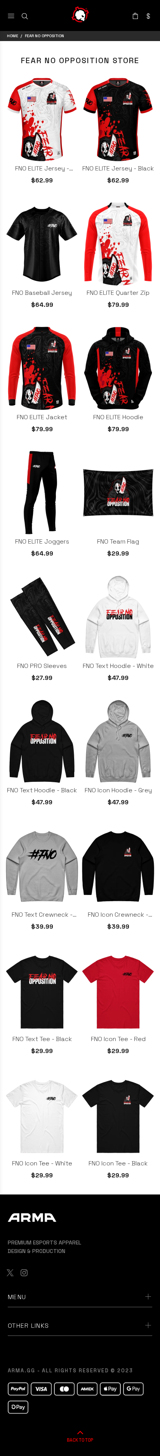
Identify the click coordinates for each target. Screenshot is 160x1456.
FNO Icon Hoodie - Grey (118, 790)
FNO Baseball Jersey (42, 293)
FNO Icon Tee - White (42, 1163)
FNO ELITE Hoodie (118, 417)
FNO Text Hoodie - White (118, 666)
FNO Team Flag (118, 541)
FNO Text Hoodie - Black (42, 790)
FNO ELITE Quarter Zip (118, 293)
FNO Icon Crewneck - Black (118, 914)
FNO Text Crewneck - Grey (42, 914)
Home (12, 35)
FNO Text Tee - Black (42, 1039)
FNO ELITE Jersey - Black (118, 168)
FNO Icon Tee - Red (118, 1039)
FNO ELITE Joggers (42, 541)
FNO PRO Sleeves (42, 666)
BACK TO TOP (80, 1439)
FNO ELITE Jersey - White (42, 168)
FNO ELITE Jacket (42, 417)
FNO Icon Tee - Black (118, 1163)
